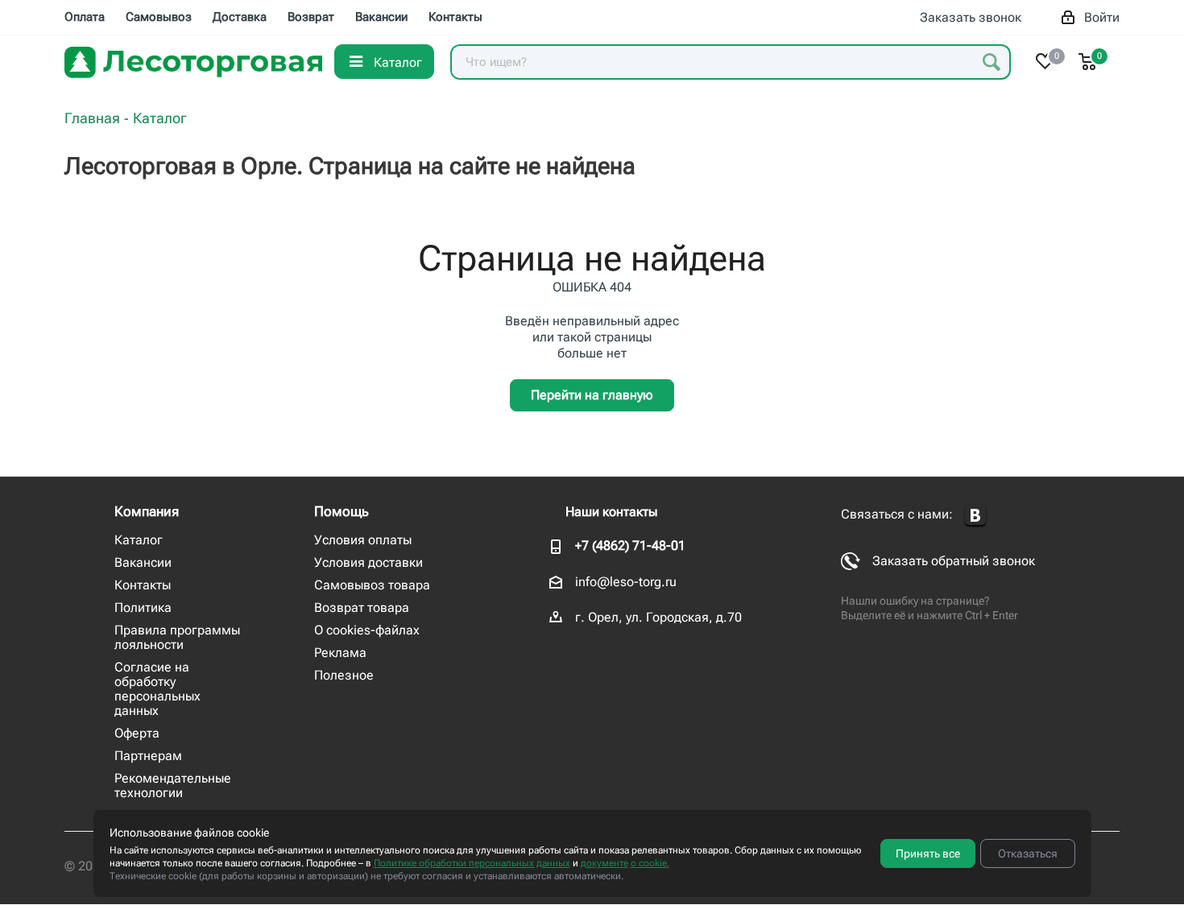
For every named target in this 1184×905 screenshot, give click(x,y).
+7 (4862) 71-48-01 (630, 545)
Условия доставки (368, 562)
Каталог (138, 540)
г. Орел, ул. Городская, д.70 (658, 617)
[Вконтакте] (975, 516)
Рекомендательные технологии (172, 785)
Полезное (344, 675)
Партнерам (148, 755)
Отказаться (1028, 853)
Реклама (340, 652)
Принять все (928, 853)
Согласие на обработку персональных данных (157, 688)
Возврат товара (361, 607)
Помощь (341, 511)
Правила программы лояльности (177, 637)
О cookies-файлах (367, 630)
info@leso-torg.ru (626, 581)
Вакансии (143, 562)
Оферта (136, 733)
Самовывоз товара (372, 585)
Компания (146, 511)
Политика (143, 607)
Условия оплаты (363, 540)
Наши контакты (611, 511)
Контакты (142, 585)
